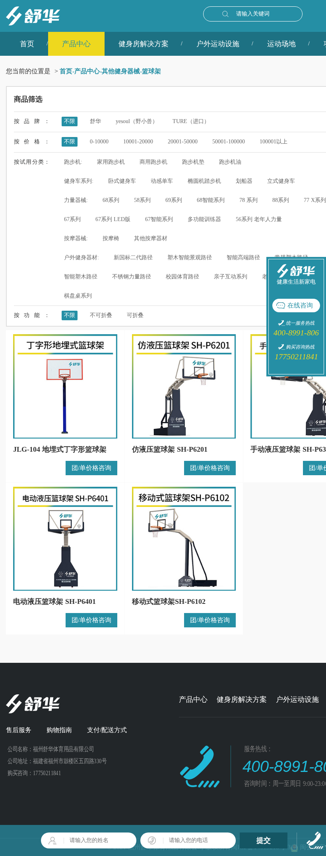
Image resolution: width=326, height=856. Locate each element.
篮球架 (151, 71)
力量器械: (76, 200)
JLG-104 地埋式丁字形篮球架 (60, 449)
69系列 (173, 200)
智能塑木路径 (80, 277)
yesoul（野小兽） (137, 121)
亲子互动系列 (230, 277)
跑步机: (73, 162)
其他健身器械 (121, 71)
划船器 (244, 181)
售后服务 (18, 730)
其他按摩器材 (150, 238)
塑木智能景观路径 (189, 258)
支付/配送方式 (107, 730)
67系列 (72, 219)
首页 (27, 44)
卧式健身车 (122, 181)
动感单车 (162, 181)
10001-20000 (138, 142)
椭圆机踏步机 (204, 181)
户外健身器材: (81, 258)
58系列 (142, 200)
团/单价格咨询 (91, 467)
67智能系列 (159, 219)
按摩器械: (76, 238)
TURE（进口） (191, 121)
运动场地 (281, 44)
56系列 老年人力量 (259, 219)
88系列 (280, 200)
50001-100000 (228, 142)
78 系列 (248, 200)
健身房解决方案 (143, 44)
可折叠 (135, 315)
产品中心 (76, 44)
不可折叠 (101, 315)
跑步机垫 (193, 162)
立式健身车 (281, 181)
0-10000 (99, 142)
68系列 (111, 200)
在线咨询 (300, 305)
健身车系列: (78, 181)
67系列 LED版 (112, 219)
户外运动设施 (217, 44)
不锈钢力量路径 (131, 277)
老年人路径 (276, 277)
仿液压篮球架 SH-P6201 (170, 449)
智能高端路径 (243, 258)
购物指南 (59, 730)
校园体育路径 (182, 277)
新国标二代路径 (133, 258)
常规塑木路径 (291, 258)
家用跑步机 (111, 162)
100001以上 (273, 142)
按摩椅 (111, 238)
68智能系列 (211, 200)
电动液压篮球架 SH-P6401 (54, 601)
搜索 (225, 14)
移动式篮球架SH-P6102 (169, 601)
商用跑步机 (153, 162)
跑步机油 (230, 162)
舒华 (95, 121)
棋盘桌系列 (78, 296)
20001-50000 (183, 142)
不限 (69, 121)
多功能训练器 (204, 219)
